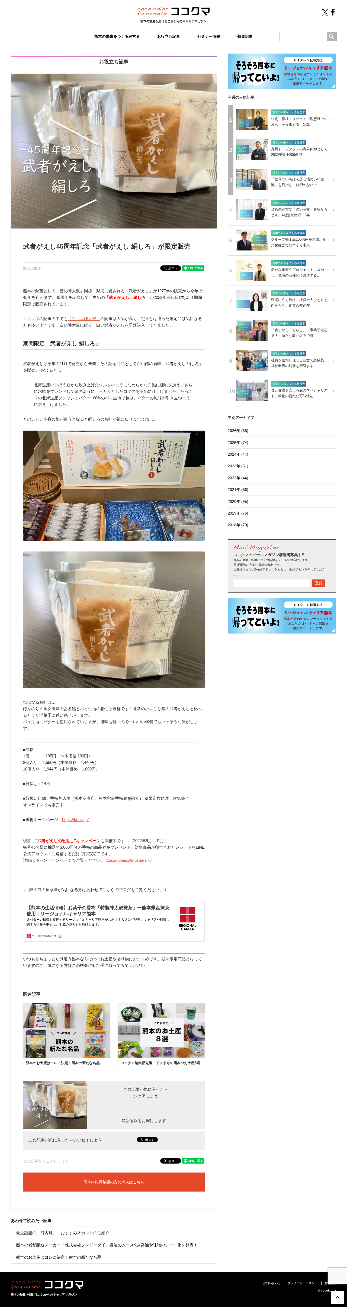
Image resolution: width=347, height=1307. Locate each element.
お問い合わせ (272, 1283)
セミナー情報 (208, 36)
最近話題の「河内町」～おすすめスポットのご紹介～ (64, 1232)
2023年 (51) (238, 466)
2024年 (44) (238, 454)
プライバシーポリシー (302, 1283)
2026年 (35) (238, 430)
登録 (319, 583)
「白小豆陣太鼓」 (84, 318)
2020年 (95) (238, 501)
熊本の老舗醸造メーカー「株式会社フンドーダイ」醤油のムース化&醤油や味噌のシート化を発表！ (106, 1245)
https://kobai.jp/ (75, 819)
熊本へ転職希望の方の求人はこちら (113, 1182)
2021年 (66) (238, 489)
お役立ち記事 (168, 36)
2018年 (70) (238, 525)
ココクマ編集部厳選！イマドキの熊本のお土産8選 (160, 1063)
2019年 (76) (238, 513)
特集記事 (245, 36)
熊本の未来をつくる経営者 (117, 36)
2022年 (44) (238, 478)
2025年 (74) (238, 442)
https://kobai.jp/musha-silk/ (128, 860)
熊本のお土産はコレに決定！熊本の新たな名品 (63, 1063)
